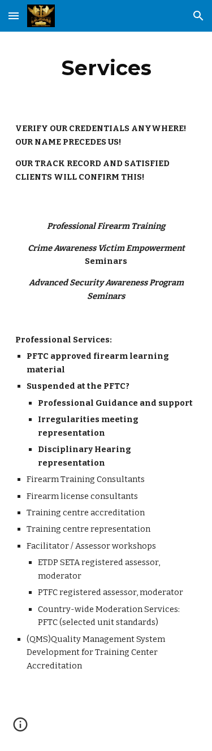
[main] (106, 67)
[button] (13, 15)
